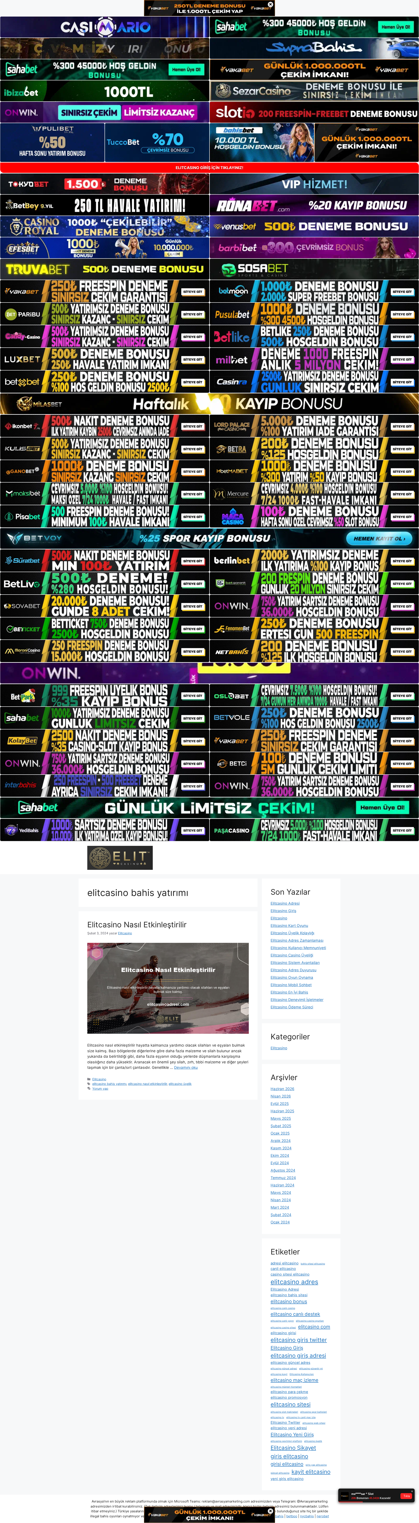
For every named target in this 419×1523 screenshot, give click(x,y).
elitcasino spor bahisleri (313, 1412)
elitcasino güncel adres (290, 1362)
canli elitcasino (283, 1268)
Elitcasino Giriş (283, 911)
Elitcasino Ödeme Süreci (292, 1007)
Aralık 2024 (281, 1141)
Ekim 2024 (280, 1155)
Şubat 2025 (281, 1126)
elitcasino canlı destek (295, 1314)
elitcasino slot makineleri (284, 1412)
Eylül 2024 (280, 1163)
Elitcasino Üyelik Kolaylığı (292, 933)
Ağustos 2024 (283, 1170)
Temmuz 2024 (283, 1178)
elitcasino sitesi (291, 1404)
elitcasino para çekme (289, 1392)
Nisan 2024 (281, 1200)
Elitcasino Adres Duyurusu (293, 970)
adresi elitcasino (285, 1263)
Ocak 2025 (280, 1133)
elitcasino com (314, 1326)
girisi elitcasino (287, 1464)
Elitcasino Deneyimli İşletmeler (297, 1000)
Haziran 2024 (282, 1185)
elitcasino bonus (289, 1301)
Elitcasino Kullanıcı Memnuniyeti (298, 948)
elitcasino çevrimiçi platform (286, 1441)
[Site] (104, 291)
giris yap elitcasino (316, 1465)
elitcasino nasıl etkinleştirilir (147, 1084)
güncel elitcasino (280, 1473)
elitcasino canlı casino (283, 1308)
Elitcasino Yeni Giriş (292, 1434)
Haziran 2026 (282, 1089)
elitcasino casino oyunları (310, 1320)
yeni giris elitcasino (287, 1479)
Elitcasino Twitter (285, 1422)
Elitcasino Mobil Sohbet (291, 985)
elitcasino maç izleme (294, 1380)
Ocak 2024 (280, 1222)
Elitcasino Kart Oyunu (289, 925)
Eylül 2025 (280, 1103)
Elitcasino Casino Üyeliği (292, 955)
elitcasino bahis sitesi (289, 1295)
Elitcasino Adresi (285, 903)
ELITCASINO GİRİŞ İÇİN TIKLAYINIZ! (209, 167)
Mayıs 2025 (281, 1118)
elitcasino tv (277, 1417)
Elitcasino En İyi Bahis (289, 992)
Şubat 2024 (281, 1215)
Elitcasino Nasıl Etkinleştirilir (137, 924)
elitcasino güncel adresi (284, 1368)
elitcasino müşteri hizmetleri (286, 1386)
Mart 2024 (280, 1207)
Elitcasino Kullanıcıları (302, 1374)
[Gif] (209, 403)
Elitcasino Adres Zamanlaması (297, 940)
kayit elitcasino (311, 1471)
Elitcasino (99, 1079)
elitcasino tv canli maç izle (301, 1417)
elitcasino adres (294, 1282)
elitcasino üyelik (180, 1084)
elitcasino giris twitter (299, 1339)
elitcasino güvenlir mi (311, 1368)
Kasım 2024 (281, 1148)
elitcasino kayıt (279, 1374)
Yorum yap (100, 1088)
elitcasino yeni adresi (289, 1428)
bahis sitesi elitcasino (313, 1263)
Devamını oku (186, 1067)
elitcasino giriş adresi (298, 1355)
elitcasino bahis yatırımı (109, 1084)
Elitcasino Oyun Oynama (292, 977)
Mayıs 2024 (281, 1192)
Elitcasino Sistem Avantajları (295, 962)
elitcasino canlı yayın (282, 1320)
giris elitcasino (289, 1456)
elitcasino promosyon (289, 1397)
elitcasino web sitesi (313, 1423)
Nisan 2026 (281, 1096)
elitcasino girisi (283, 1333)
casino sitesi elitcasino (290, 1274)
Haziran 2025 (282, 1111)
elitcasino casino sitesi (283, 1327)
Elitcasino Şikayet (293, 1447)
